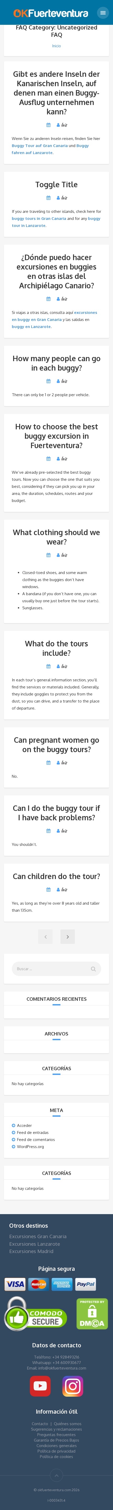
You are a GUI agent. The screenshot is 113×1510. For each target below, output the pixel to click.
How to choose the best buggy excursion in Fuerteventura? (56, 436)
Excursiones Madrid (31, 1251)
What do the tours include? (56, 648)
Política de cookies (56, 1456)
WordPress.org (30, 1146)
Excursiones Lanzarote (34, 1244)
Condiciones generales (57, 1445)
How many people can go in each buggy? (57, 363)
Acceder (24, 1125)
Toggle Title (56, 184)
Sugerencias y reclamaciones (56, 1429)
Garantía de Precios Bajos (56, 1440)
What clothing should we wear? (56, 537)
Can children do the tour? (56, 876)
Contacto (40, 1423)
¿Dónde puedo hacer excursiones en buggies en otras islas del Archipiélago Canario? (56, 271)
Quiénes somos (67, 1423)
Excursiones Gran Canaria (37, 1236)
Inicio (56, 45)
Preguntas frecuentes (56, 1434)
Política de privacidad (56, 1451)
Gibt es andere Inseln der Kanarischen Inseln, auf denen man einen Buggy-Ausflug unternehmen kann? (56, 92)
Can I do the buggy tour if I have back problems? (56, 812)
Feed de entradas (33, 1132)
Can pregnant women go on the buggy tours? (56, 744)
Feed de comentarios (36, 1139)
